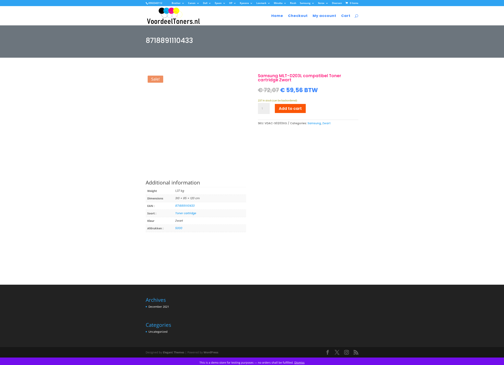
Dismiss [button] (299, 362)
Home (277, 16)
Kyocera (244, 3)
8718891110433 (185, 206)
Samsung (305, 3)
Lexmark (261, 3)
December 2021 (158, 306)
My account (324, 16)
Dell (205, 3)
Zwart (326, 123)
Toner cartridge (185, 213)
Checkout (298, 16)
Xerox (321, 3)
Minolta (278, 3)
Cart (345, 16)
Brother (176, 3)
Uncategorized (158, 332)
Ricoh (293, 3)
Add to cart (290, 108)
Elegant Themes (173, 352)
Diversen (337, 3)
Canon (191, 3)
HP (230, 3)
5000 (178, 228)
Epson (218, 3)
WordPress (211, 352)
